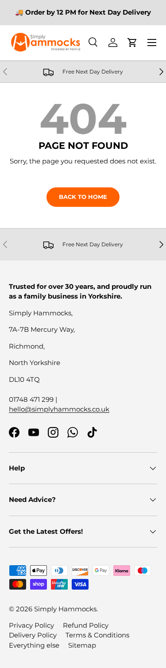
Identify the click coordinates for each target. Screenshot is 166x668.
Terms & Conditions (97, 635)
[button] (132, 42)
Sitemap (82, 645)
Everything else (34, 645)
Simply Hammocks (65, 609)
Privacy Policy (31, 625)
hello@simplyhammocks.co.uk (59, 409)
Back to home (83, 196)
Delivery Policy (33, 635)
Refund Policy (85, 625)
